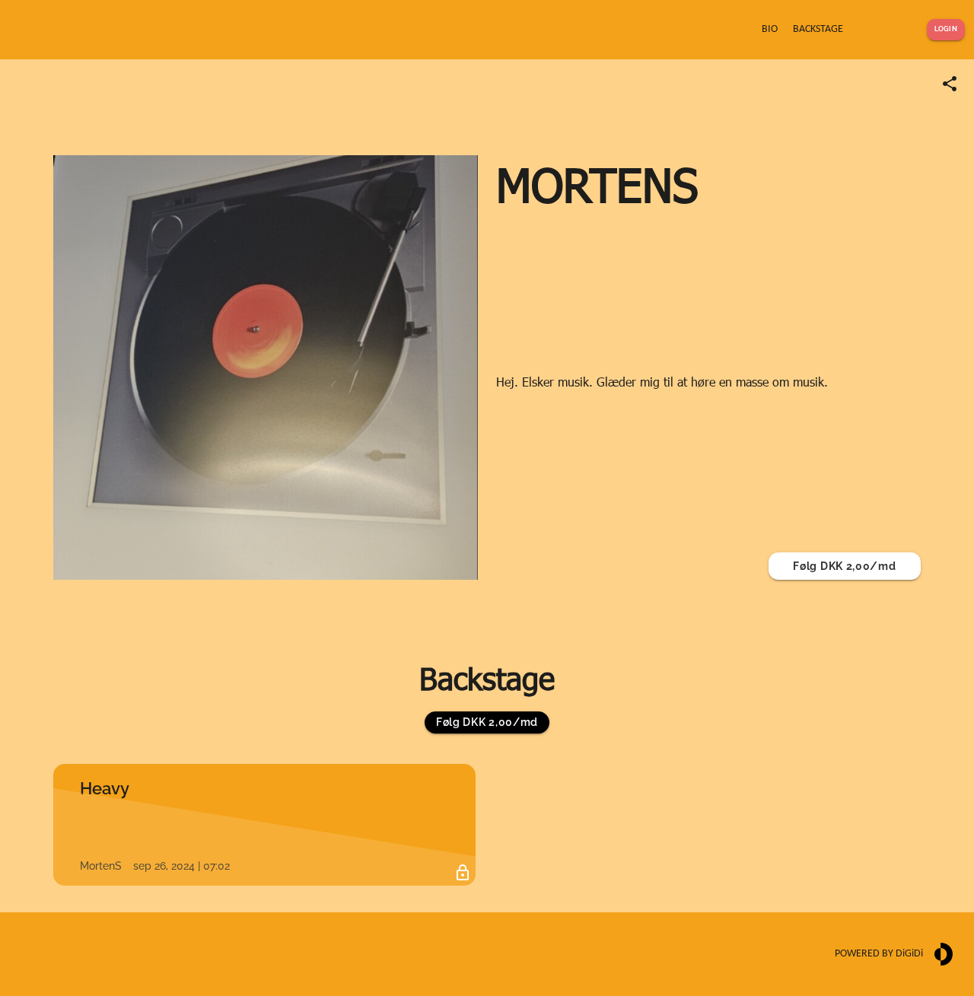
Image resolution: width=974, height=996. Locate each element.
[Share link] (949, 83)
